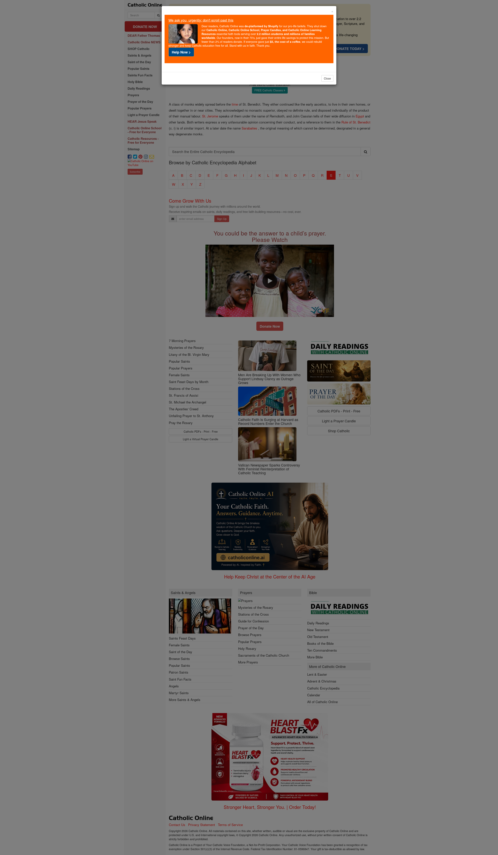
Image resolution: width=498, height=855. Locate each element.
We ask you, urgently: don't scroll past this (200, 20)
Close (327, 78)
